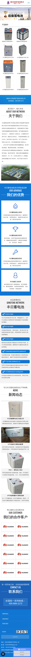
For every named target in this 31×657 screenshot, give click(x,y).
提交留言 (15, 637)
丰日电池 (13, 123)
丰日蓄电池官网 (6, 123)
